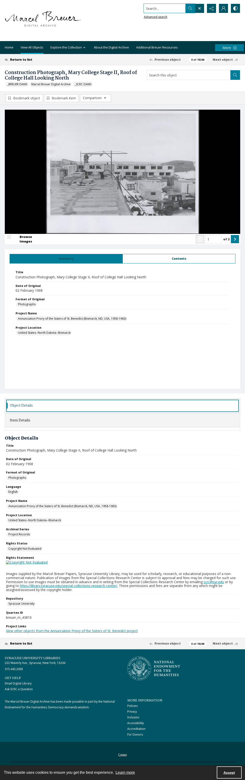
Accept (229, 773)
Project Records (19, 534)
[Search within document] (235, 75)
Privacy (132, 712)
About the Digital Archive (111, 47)
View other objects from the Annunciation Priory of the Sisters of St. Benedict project (72, 631)
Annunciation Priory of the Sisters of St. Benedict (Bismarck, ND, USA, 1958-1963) (72, 319)
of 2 (226, 239)
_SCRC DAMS (83, 84)
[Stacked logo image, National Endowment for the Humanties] (153, 668)
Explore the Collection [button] (66, 47)
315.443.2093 (14, 669)
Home (9, 47)
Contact (122, 754)
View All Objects (32, 47)
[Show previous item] (200, 239)
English (13, 492)
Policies (132, 706)
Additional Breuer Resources (157, 47)
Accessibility (135, 723)
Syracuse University (21, 604)
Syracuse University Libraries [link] (32, 658)
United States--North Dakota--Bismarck (44, 333)
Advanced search (155, 17)
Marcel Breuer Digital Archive (51, 84)
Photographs (27, 304)
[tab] (66, 258)
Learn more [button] (125, 772)
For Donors (135, 734)
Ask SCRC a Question (19, 689)
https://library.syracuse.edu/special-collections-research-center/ (68, 585)
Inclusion (133, 717)
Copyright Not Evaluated (24, 549)
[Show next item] (235, 239)
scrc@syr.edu (214, 582)
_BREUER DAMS (17, 84)
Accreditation (136, 729)
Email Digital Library (18, 683)
